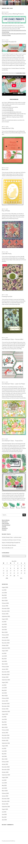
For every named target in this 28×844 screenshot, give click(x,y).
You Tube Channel (6, 525)
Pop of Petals (6, 211)
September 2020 (6, 774)
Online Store (5, 521)
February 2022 (5, 730)
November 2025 (6, 611)
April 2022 (4, 724)
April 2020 (4, 788)
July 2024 (4, 653)
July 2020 (4, 780)
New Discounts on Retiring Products (13, 14)
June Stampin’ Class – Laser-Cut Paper (13, 384)
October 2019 (5, 804)
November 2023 (6, 674)
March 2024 (5, 664)
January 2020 (5, 796)
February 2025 (5, 635)
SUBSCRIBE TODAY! (20, 73)
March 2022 (4, 727)
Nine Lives (5, 169)
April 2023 (4, 693)
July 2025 (4, 621)
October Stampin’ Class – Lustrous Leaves (11, 537)
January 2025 (5, 637)
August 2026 (5, 587)
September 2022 (6, 711)
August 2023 (5, 682)
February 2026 (5, 603)
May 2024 (4, 658)
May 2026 (4, 595)
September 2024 (6, 648)
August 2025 (5, 619)
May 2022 (4, 722)
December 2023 (6, 671)
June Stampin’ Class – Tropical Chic (12, 440)
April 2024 (4, 661)
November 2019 (5, 801)
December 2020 (6, 767)
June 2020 (4, 782)
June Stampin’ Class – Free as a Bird (12, 339)
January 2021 (5, 764)
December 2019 (5, 798)
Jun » (21, 578)
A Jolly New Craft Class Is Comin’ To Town (11, 540)
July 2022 (4, 716)
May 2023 (4, 690)
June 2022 (4, 719)
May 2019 (4, 817)
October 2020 (5, 772)
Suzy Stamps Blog (11, 2)
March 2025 (5, 632)
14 (7, 570)
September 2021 (6, 743)
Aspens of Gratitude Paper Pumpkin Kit (11, 542)
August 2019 (5, 809)
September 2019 (6, 806)
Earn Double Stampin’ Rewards (9, 545)
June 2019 (4, 814)
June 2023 (4, 687)
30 (14, 575)
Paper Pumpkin (5, 523)
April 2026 (4, 597)
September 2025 (6, 616)
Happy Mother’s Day (8, 128)
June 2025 (4, 624)
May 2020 (4, 785)
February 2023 (5, 698)
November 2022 (5, 706)
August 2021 (5, 745)
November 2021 (5, 738)
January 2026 (5, 605)
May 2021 (4, 753)
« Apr (7, 578)
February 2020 (5, 793)
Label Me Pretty (7, 253)
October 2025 (5, 613)
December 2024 (6, 640)
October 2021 (5, 740)
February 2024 (5, 666)
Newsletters (5, 528)
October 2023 (5, 677)
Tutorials (4, 526)
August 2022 (5, 714)
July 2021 (4, 748)
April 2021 (4, 756)
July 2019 (4, 811)
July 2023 (4, 685)
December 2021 (5, 735)
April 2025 (4, 629)
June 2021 (4, 751)
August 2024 (5, 650)
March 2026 (5, 600)
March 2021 (4, 759)
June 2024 (4, 656)
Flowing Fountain (7, 296)
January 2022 (5, 732)
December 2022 (5, 703)
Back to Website (5, 520)
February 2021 (5, 761)
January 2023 (5, 701)
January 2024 (5, 669)
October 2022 (5, 708)
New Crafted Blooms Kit (7, 547)
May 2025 (4, 627)
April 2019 (4, 819)
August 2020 (5, 777)
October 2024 (5, 645)
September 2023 (6, 679)
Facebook (4, 529)
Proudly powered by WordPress (8, 840)
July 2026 (4, 590)
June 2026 (4, 592)
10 (17, 568)
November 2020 (6, 769)
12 (24, 568)
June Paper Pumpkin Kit (9, 42)
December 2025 (6, 608)
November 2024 (6, 642)
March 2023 (5, 695)
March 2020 (5, 790)
